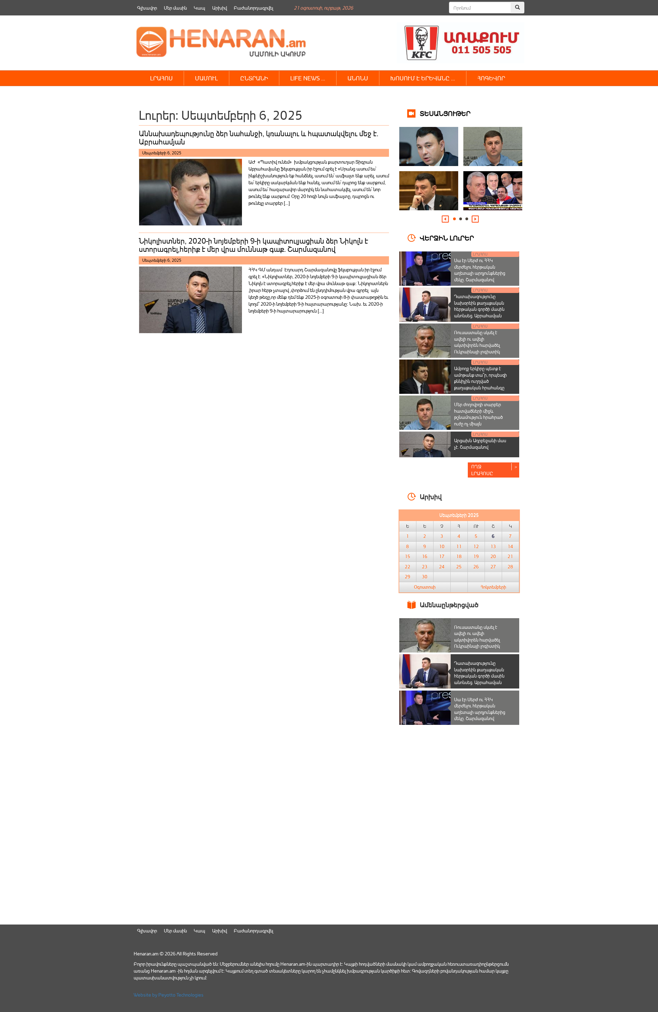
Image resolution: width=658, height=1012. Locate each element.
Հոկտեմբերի (493, 587)
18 (459, 556)
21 (510, 556)
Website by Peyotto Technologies (169, 995)
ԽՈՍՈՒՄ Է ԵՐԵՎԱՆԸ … (422, 78)
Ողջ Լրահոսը (482, 469)
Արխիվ (219, 8)
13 (493, 546)
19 (476, 556)
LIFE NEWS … (307, 78)
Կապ (199, 8)
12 (476, 546)
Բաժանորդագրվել (253, 8)
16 (424, 556)
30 (424, 576)
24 (441, 566)
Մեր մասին (175, 8)
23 (424, 566)
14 (510, 546)
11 (459, 546)
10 (441, 546)
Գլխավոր (147, 8)
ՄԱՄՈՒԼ (206, 78)
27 (493, 566)
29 (407, 576)
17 (441, 556)
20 (493, 556)
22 (407, 566)
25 (459, 566)
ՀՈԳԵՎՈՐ (491, 78)
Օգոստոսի (425, 587)
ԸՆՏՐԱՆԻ (254, 78)
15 (407, 556)
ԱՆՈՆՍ (358, 78)
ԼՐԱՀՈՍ (161, 78)
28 (510, 566)
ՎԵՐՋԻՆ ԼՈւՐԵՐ (447, 237)
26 (476, 566)
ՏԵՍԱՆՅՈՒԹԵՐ (445, 113)
